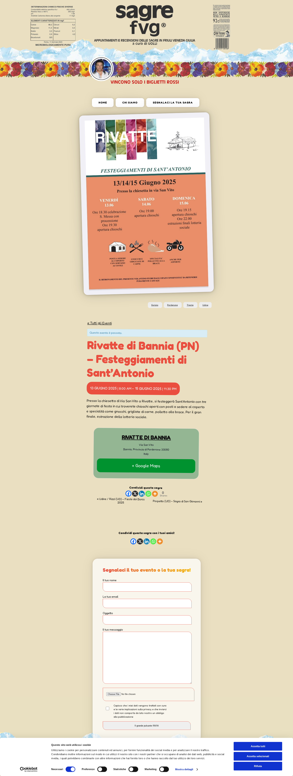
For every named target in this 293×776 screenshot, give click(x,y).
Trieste (190, 305)
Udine (205, 305)
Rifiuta (258, 766)
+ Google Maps (146, 465)
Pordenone (172, 305)
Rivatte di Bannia (146, 437)
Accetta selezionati (258, 756)
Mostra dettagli (184, 769)
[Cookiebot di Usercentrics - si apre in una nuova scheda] (29, 769)
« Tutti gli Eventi (99, 323)
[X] (135, 494)
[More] (155, 494)
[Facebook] (128, 493)
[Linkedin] (141, 494)
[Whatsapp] (148, 494)
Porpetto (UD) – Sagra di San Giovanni (177, 501)
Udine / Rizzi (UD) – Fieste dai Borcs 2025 (121, 500)
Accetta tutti (258, 746)
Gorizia (154, 305)
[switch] (102, 769)
